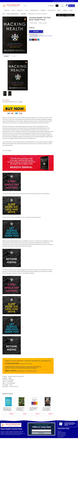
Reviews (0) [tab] (14, 56)
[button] (26, 17)
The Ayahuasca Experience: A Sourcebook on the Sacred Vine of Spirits (20, 410)
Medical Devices (34, 10)
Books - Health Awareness (12, 13)
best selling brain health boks (36, 35)
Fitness (59, 10)
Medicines (43, 10)
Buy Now (36, 31)
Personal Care (51, 10)
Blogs (71, 10)
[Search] (57, 5)
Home (3, 13)
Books (13, 10)
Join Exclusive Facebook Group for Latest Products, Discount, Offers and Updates (70, 424)
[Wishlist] (62, 5)
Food (26, 10)
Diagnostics (20, 10)
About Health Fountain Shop (11, 429)
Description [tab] (6, 56)
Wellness (65, 10)
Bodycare (6, 10)
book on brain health (46, 35)
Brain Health (23, 13)
